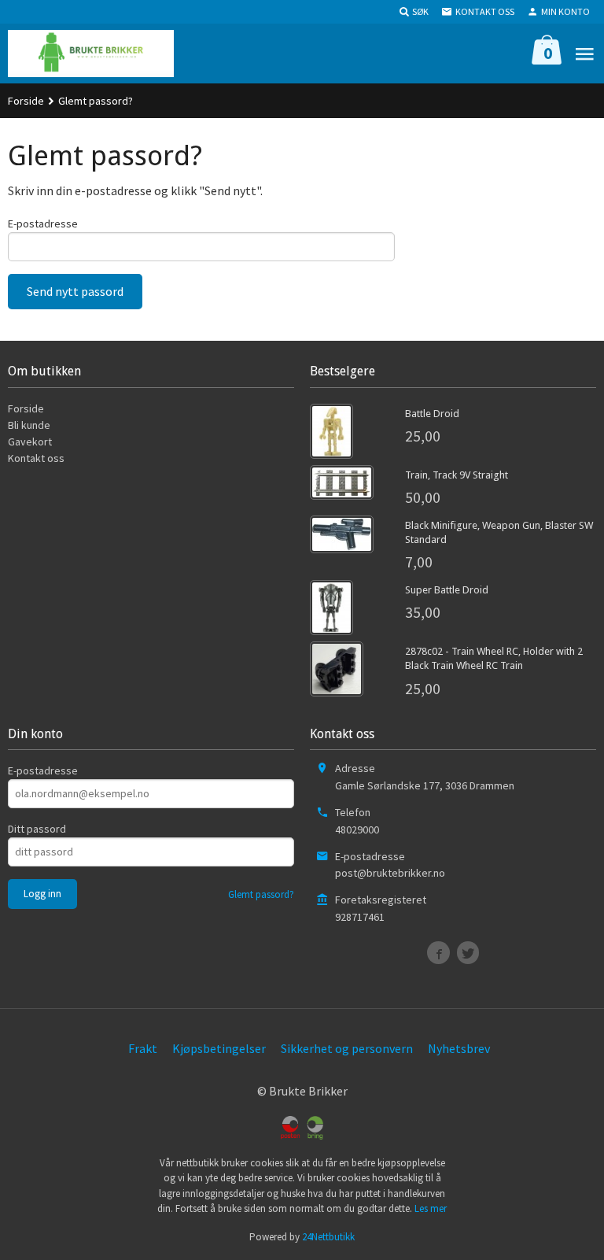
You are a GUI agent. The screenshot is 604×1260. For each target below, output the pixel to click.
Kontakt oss (36, 458)
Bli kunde (29, 425)
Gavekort (30, 441)
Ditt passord (37, 829)
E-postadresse (43, 223)
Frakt (142, 1048)
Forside (26, 101)
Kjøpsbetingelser (219, 1048)
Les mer (430, 1208)
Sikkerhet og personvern (347, 1048)
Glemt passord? (261, 894)
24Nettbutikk (328, 1236)
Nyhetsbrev (459, 1048)
